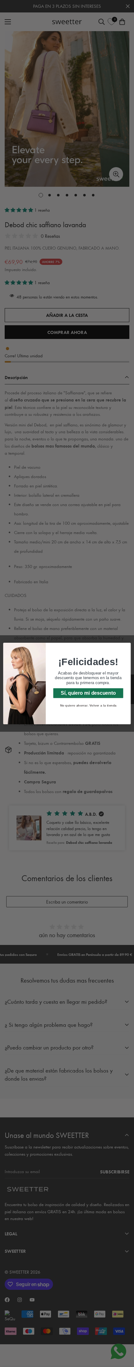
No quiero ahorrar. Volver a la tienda (88, 705)
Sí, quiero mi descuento (88, 693)
